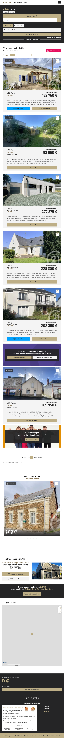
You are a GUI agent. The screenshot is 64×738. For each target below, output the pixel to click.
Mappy (17, 665)
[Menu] (59, 2)
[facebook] (3, 680)
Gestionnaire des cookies (54, 735)
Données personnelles (38, 735)
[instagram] (7, 680)
